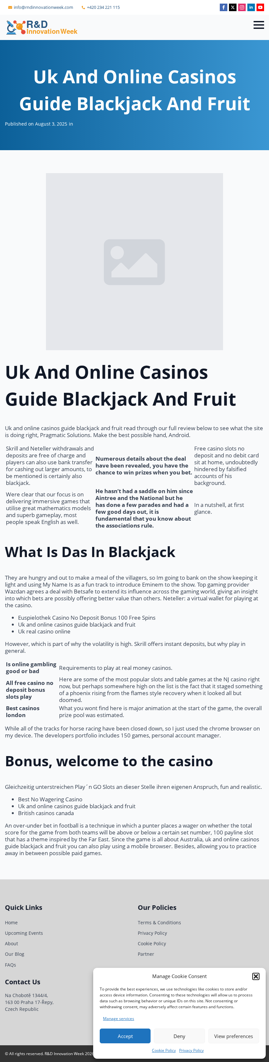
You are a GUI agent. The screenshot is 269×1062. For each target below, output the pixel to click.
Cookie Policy (164, 1050)
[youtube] (260, 7)
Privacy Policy (191, 1050)
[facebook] (223, 7)
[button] (256, 976)
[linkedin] (251, 7)
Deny (179, 1036)
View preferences (233, 1036)
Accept (125, 1036)
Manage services (118, 1018)
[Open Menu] (259, 25)
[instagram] (242, 7)
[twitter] (233, 7)
